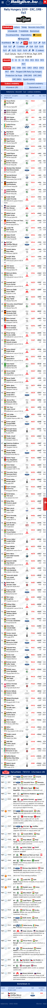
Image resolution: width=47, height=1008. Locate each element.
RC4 (37, 60)
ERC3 (41, 68)
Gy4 (35, 43)
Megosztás (24, 39)
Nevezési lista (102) (36, 27)
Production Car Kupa (14, 76)
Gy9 (36, 47)
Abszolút (6, 60)
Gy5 (43, 43)
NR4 (12, 72)
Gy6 (5, 47)
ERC (13, 68)
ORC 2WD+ (16, 79)
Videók (38, 35)
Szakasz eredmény (12, 84)
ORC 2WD (37, 76)
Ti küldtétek (23, 31)
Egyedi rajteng (29, 79)
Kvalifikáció (6, 43)
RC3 (32, 60)
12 (16, 60)
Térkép (24, 27)
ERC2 (35, 68)
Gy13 (19, 50)
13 (19, 60)
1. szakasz (21, 47)
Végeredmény (26, 35)
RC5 (42, 60)
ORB (19, 68)
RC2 (27, 60)
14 (23, 60)
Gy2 (25, 43)
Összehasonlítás (12, 35)
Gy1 (17, 43)
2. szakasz (40, 50)
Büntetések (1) (35, 87)
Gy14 (25, 50)
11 (12, 60)
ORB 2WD (28, 76)
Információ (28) (12, 87)
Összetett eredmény (35, 84)
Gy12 (14, 50)
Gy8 (31, 47)
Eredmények (7, 27)
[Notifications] (45, 2)
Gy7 (10, 47)
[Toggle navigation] (2, 2)
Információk (12, 31)
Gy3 (30, 43)
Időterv (17, 27)
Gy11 (5, 50)
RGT (23, 64)
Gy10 (41, 47)
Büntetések (34, 31)
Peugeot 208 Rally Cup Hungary (29, 72)
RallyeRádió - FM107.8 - (21, 772)
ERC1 (30, 68)
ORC (24, 68)
